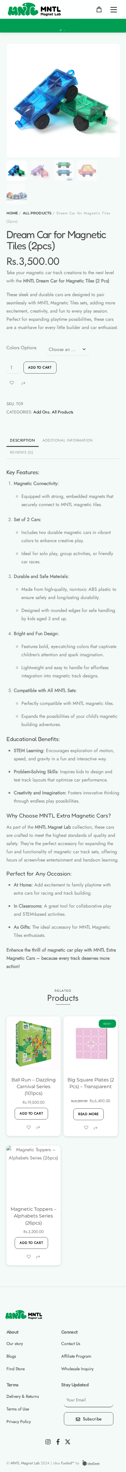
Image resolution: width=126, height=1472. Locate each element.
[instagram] (48, 1441)
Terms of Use (17, 1409)
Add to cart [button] (31, 1113)
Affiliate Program (76, 1356)
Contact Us (70, 1343)
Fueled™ (67, 1463)
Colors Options (21, 347)
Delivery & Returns (22, 1396)
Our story (14, 1343)
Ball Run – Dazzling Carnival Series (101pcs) (33, 1086)
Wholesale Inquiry (77, 1369)
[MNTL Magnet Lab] (37, 8)
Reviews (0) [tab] (21, 452)
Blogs (11, 1356)
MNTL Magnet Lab (26, 1463)
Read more (88, 1114)
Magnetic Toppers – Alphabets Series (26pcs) (33, 1215)
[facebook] (58, 1441)
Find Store (15, 1369)
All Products (37, 213)
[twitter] (68, 1441)
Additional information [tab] (67, 440)
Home (12, 213)
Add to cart (40, 367)
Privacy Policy (18, 1421)
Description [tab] (22, 440)
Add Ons (41, 412)
